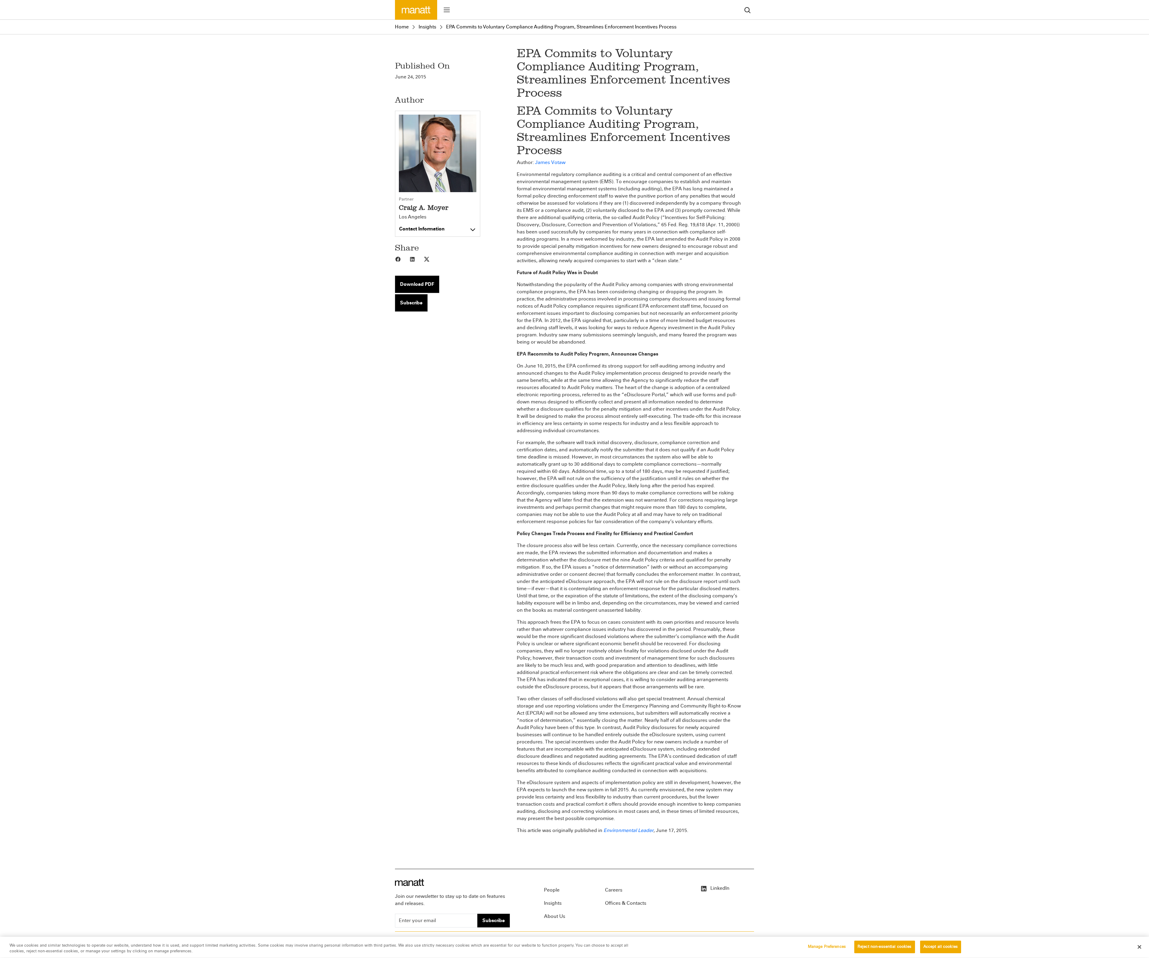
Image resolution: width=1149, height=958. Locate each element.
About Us (554, 916)
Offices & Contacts (625, 903)
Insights (427, 27)
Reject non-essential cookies (885, 946)
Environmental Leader (628, 830)
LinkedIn (719, 888)
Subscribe (411, 303)
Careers (613, 890)
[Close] (1139, 947)
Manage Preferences (827, 946)
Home (402, 27)
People (552, 890)
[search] (747, 9)
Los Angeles (412, 217)
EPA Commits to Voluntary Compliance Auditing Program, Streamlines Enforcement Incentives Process (561, 27)
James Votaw (550, 162)
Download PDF (417, 284)
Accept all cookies (940, 946)
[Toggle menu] (447, 10)
